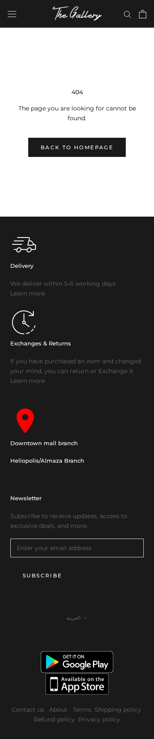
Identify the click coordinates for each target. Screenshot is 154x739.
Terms (82, 709)
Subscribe (42, 575)
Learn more (27, 293)
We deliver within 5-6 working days (63, 283)
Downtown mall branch (44, 443)
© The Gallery (77, 636)
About (59, 709)
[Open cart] (142, 14)
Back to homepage (77, 147)
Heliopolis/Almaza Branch (47, 460)
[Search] (127, 13)
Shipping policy (118, 709)
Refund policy (54, 719)
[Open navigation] (12, 14)
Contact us (29, 709)
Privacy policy (99, 719)
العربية (73, 617)
